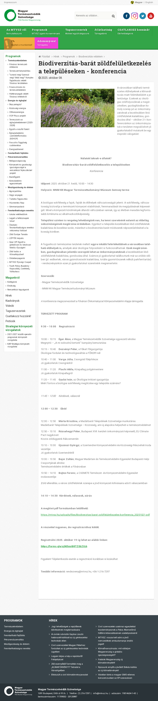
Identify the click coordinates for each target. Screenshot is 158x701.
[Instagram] (134, 16)
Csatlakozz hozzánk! (18, 316)
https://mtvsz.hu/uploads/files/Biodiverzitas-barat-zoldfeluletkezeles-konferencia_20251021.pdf (95, 514)
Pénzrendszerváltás (14, 639)
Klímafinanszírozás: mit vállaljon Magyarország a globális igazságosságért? (114, 651)
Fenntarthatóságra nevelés (17, 648)
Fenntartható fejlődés (14, 635)
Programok (46, 31)
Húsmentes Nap (16, 203)
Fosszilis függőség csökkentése (18, 144)
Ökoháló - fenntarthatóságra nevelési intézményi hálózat (21, 228)
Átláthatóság (103, 31)
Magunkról (13, 277)
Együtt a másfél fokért (19, 129)
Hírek (56, 56)
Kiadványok (12, 300)
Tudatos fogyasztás (18, 199)
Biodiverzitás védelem (91, 56)
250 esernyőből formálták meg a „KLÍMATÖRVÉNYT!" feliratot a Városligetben (67, 667)
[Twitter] (142, 16)
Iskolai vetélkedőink (18, 214)
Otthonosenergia (16, 112)
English (149, 2)
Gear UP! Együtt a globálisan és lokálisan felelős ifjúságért (20, 245)
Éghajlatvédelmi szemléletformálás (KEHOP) (17, 136)
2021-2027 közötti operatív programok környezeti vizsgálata (19, 337)
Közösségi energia (17, 108)
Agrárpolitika (15, 191)
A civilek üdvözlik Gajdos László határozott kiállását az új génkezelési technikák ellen (69, 637)
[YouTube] (150, 16)
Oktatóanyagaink (17, 258)
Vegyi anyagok (16, 195)
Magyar (139, 2)
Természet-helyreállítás (19, 71)
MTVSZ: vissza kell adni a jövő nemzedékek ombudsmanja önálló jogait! (115, 640)
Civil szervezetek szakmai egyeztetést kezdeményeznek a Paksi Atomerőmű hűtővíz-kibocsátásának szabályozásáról (117, 629)
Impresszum (10, 2)
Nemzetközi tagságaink (18, 289)
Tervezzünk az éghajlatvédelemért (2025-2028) (21, 122)
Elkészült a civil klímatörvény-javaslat (69, 674)
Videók (10, 305)
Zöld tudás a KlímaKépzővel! (16, 253)
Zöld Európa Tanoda (18, 234)
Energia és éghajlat (13, 631)
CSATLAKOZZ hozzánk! (134, 31)
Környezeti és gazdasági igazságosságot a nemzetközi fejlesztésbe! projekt (20, 168)
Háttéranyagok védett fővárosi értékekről (18, 95)
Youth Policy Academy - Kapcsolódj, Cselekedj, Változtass (19, 269)
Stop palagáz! (15, 104)
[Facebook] (126, 16)
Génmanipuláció (16, 206)
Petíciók (10, 321)
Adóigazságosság (17, 161)
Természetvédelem (13, 626)
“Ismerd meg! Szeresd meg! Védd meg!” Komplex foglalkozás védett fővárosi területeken (21, 79)
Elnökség (11, 286)
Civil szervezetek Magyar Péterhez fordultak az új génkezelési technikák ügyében (69, 648)
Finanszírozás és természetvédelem (17, 88)
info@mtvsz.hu (100, 693)
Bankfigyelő (14, 177)
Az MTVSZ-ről (16, 31)
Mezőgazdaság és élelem (16, 644)
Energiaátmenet (16, 149)
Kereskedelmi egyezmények (15, 182)
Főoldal (46, 56)
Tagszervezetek (77, 31)
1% (21, 42)
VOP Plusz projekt (17, 116)
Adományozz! (46, 42)
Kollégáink (12, 282)
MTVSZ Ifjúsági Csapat (20, 262)
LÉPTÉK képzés (16, 238)
